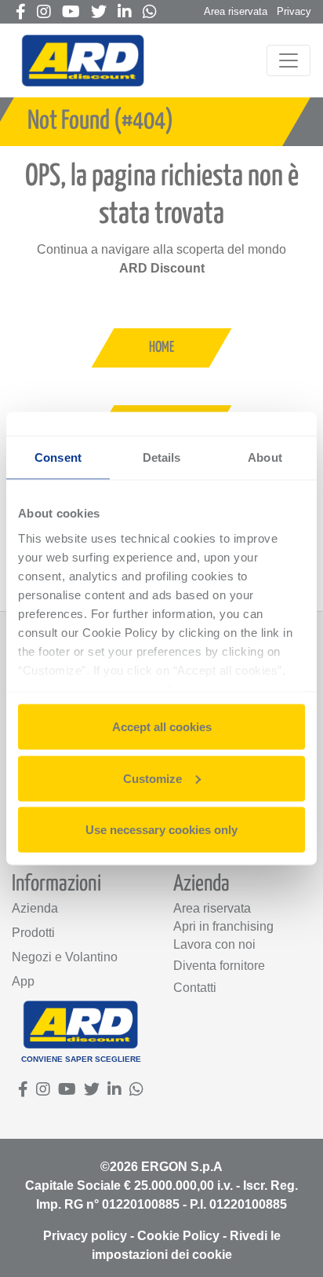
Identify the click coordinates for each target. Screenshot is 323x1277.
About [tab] (265, 457)
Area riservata (235, 11)
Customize (152, 778)
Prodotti (33, 932)
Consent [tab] (58, 457)
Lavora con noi (214, 944)
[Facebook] (21, 13)
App (23, 981)
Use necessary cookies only (161, 829)
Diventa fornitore (219, 965)
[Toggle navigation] (288, 60)
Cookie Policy (178, 1235)
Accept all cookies (162, 727)
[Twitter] (99, 13)
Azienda (35, 908)
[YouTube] (71, 13)
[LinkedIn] (125, 13)
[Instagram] (44, 13)
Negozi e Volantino (65, 957)
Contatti (194, 987)
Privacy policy (85, 1235)
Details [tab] (162, 457)
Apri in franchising (223, 926)
